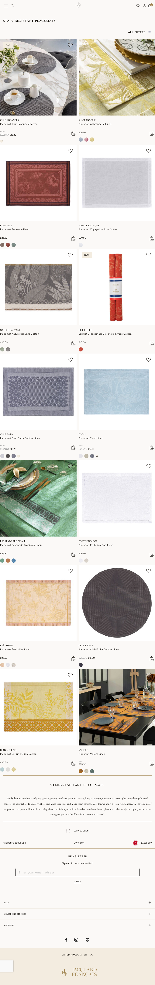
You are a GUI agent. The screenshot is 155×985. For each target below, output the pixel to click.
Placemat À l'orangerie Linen (95, 124)
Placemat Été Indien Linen (15, 649)
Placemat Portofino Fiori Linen (96, 545)
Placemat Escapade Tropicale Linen (21, 545)
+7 (97, 456)
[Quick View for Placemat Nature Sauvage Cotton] (74, 343)
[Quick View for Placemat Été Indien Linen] (74, 658)
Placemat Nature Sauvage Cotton (19, 333)
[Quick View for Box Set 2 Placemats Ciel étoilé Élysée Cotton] (152, 343)
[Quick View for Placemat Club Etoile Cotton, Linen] (152, 658)
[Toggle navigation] (6, 6)
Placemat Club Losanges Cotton (19, 124)
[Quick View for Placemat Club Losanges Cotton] (74, 133)
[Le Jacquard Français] (77, 969)
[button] (144, 6)
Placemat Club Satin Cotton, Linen (20, 438)
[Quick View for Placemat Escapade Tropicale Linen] (74, 554)
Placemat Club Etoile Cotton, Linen (99, 649)
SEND (77, 881)
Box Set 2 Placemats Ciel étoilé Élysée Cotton (105, 333)
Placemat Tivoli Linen (91, 438)
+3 (18, 456)
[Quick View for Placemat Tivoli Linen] (152, 447)
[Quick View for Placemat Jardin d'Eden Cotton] (74, 763)
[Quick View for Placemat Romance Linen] (74, 238)
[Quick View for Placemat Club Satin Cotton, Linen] (74, 447)
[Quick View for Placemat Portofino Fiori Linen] (152, 554)
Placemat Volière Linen (92, 753)
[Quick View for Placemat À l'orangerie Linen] (152, 133)
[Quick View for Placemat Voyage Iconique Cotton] (152, 238)
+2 (1, 141)
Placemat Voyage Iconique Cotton (98, 229)
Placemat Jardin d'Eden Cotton (18, 753)
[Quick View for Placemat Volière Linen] (152, 763)
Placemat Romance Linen (14, 229)
